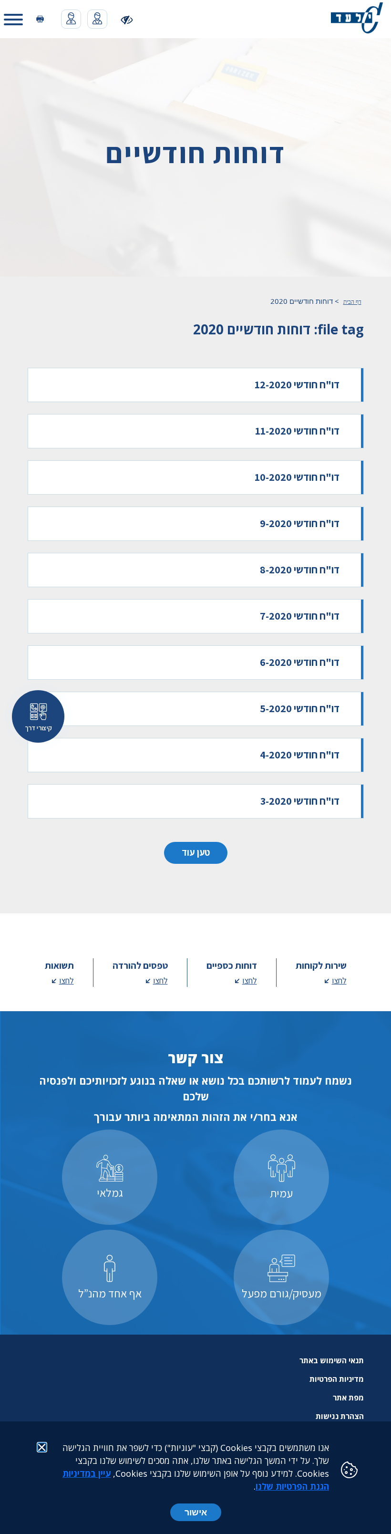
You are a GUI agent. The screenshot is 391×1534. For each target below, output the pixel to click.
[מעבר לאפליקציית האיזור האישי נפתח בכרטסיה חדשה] (97, 19)
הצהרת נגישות (340, 1416)
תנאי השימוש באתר (331, 1360)
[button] (13, 19)
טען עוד (196, 852)
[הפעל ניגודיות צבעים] (127, 19)
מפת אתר (348, 1397)
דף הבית (352, 302)
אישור (196, 1512)
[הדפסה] (40, 19)
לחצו (339, 980)
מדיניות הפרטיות (336, 1379)
